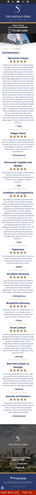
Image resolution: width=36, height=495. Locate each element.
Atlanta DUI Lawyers (7, 49)
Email (18, 1)
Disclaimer (22, 486)
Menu (27, 1)
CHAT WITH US (9, 492)
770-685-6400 (19, 30)
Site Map (13, 486)
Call (13, 1)
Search (23, 1)
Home (8, 1)
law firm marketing (10, 483)
